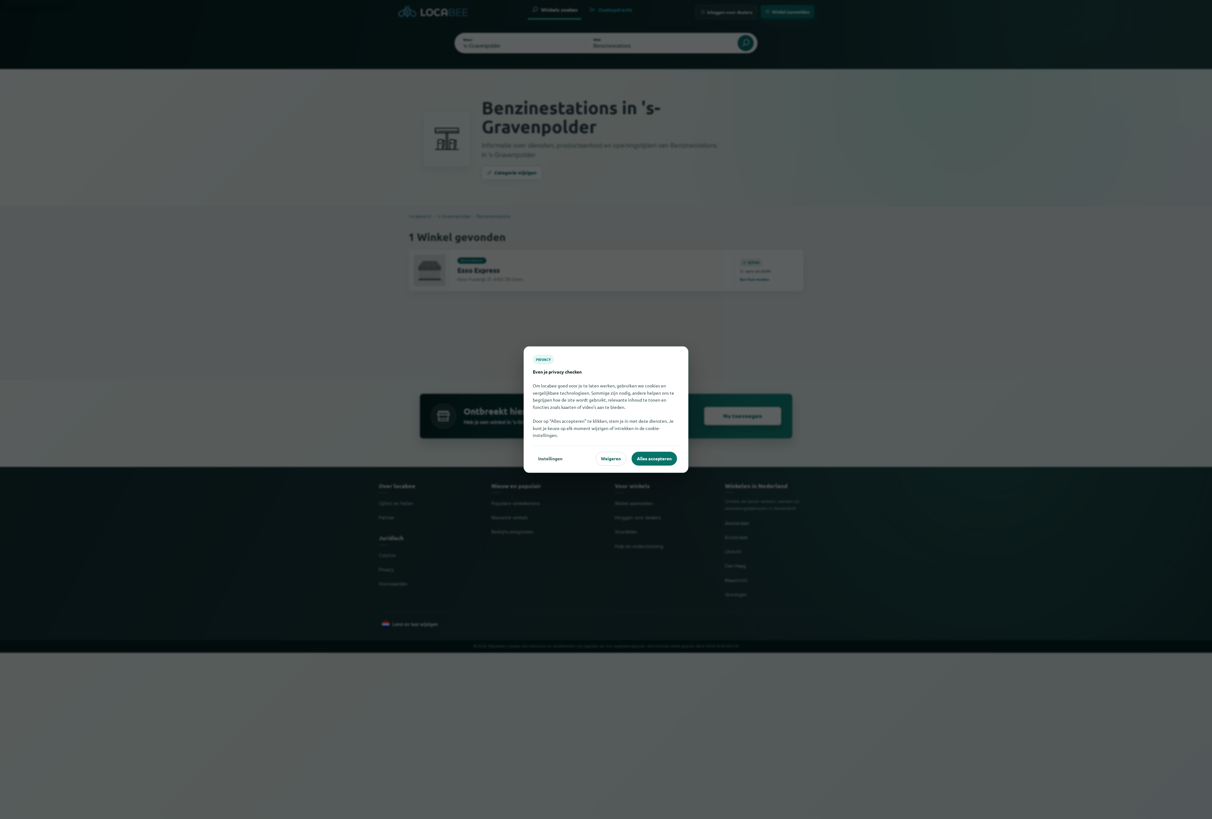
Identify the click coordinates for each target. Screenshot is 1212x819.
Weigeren (611, 458)
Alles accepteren (654, 458)
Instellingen (550, 458)
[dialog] (606, 409)
